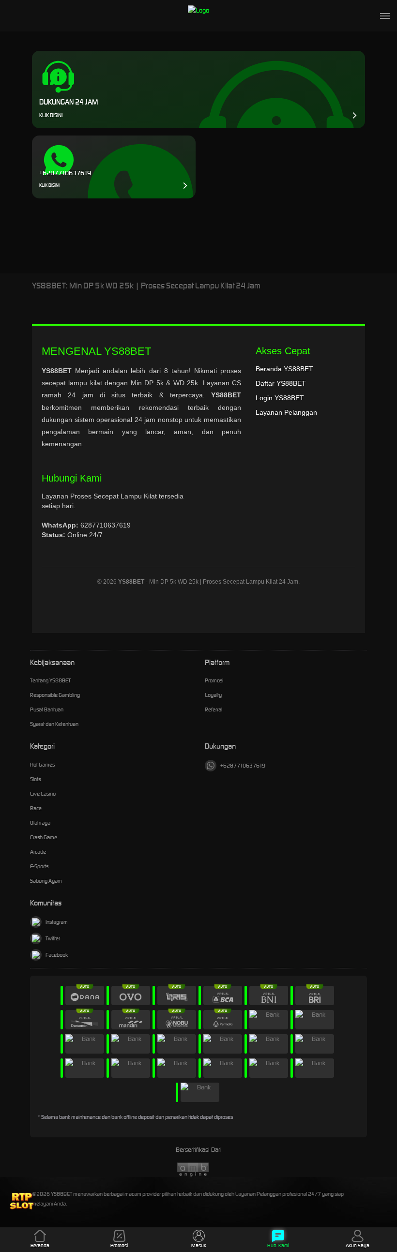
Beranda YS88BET (284, 369)
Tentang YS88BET (50, 680)
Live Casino (43, 793)
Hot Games (42, 764)
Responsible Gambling (55, 695)
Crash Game (43, 837)
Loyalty (213, 695)
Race (36, 808)
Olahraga (40, 822)
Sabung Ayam (46, 880)
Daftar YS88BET (281, 383)
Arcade (38, 851)
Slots (35, 779)
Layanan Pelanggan (286, 412)
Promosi (214, 680)
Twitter (53, 938)
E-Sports (39, 866)
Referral (213, 709)
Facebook (57, 954)
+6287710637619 (242, 765)
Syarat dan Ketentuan (54, 724)
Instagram (57, 922)
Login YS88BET (280, 398)
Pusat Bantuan (46, 709)
